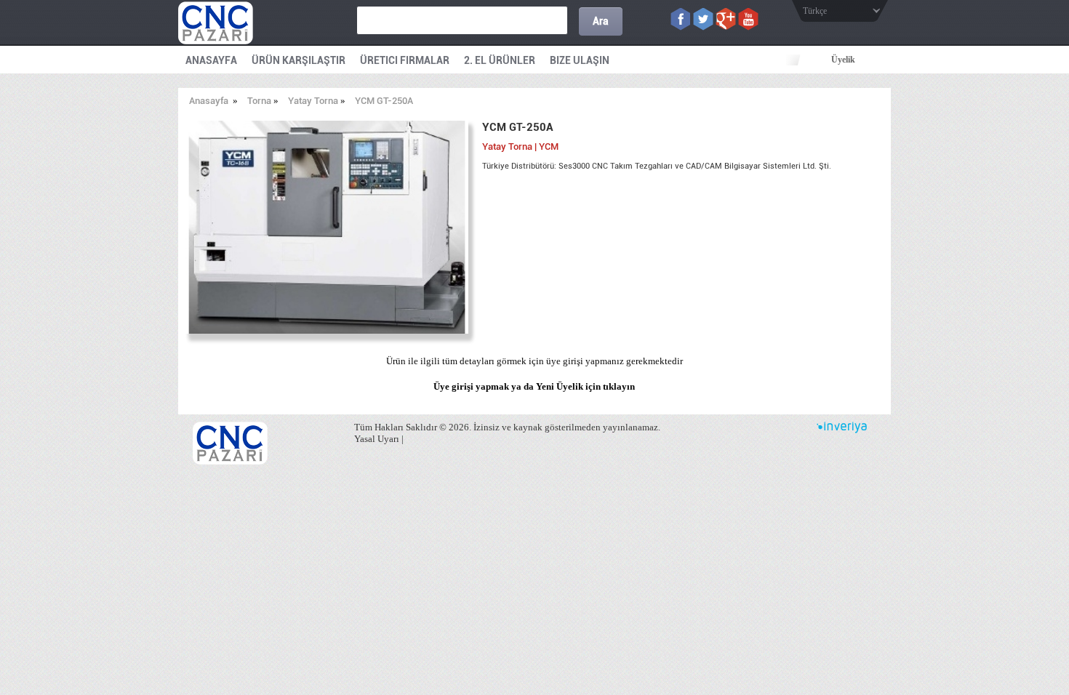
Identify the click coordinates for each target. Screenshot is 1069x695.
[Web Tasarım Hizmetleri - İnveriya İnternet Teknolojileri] (842, 430)
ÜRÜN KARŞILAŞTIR (298, 60)
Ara (601, 21)
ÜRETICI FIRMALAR (404, 60)
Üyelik (843, 60)
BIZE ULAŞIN (579, 60)
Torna (259, 100)
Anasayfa (208, 100)
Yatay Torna (313, 100)
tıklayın (619, 386)
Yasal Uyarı (376, 438)
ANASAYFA (211, 60)
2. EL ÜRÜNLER (499, 60)
